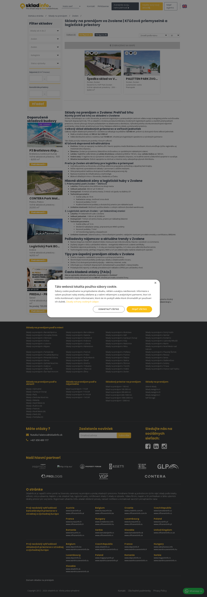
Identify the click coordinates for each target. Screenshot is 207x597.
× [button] (155, 283)
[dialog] (103, 298)
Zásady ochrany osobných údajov (82, 301)
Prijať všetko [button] (139, 309)
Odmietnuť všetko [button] (108, 309)
